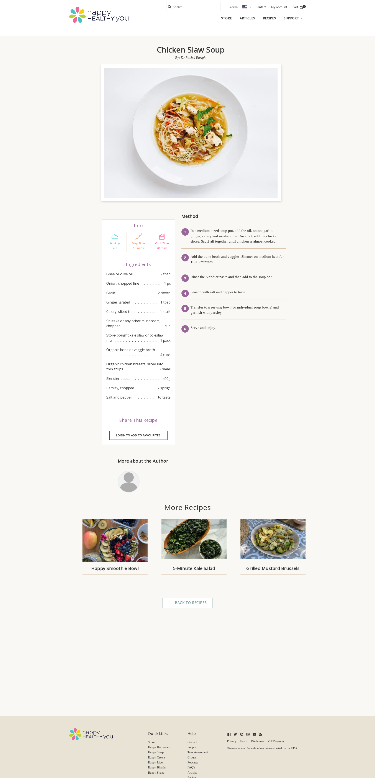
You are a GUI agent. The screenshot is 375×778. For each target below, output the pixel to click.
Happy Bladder (157, 767)
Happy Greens (156, 757)
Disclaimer (257, 741)
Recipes (269, 18)
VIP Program (276, 741)
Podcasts (193, 762)
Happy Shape (156, 772)
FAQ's (191, 767)
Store (226, 18)
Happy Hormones (158, 747)
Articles (247, 18)
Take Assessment (198, 752)
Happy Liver (156, 762)
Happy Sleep (156, 752)
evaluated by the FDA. (284, 748)
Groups (192, 757)
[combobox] (193, 6)
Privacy (231, 741)
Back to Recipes (190, 602)
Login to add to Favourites (138, 435)
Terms (243, 741)
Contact (192, 742)
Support (295, 18)
